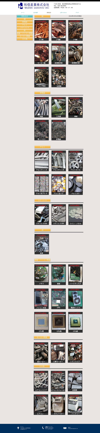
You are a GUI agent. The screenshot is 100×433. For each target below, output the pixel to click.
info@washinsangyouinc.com (73, 428)
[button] (25, 16)
